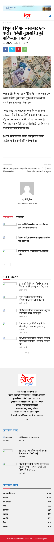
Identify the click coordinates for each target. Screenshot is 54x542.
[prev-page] (4, 264)
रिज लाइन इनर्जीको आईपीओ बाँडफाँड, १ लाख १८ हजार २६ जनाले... (32, 327)
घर (3, 22)
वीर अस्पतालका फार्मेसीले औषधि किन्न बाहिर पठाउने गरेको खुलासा (39, 170)
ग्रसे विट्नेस (8, 43)
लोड (26, 353)
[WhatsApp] (24, 49)
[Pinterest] (18, 49)
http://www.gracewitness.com (27, 203)
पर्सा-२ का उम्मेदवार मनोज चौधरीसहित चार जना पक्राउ (31, 298)
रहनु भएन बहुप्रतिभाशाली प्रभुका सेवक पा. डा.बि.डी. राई (33, 452)
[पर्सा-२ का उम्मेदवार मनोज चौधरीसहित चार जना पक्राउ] (10, 300)
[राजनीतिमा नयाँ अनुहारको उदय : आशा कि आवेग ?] (10, 254)
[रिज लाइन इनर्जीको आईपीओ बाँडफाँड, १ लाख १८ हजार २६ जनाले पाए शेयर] (10, 327)
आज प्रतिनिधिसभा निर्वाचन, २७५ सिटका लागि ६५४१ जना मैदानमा (33, 285)
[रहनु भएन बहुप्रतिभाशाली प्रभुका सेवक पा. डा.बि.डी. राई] (7, 454)
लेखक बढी (20, 217)
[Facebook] (5, 49)
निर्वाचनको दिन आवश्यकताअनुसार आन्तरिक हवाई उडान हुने (34, 311)
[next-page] (9, 264)
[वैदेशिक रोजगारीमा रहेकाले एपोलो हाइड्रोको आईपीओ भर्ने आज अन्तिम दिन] (10, 342)
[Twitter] (12, 49)
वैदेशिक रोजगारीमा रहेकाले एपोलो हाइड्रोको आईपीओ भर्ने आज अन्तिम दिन (34, 341)
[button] (4, 16)
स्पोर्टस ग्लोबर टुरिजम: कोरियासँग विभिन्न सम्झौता (15, 170)
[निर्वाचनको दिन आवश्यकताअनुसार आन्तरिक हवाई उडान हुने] (10, 241)
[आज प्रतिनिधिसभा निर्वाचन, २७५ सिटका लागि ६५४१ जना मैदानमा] (10, 227)
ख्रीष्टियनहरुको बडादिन (29, 437)
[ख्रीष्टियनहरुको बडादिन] (10, 441)
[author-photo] (27, 195)
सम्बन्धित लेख (8, 217)
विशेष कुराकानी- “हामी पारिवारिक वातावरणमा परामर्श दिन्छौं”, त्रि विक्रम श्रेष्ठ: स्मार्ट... (34, 467)
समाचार (9, 22)
